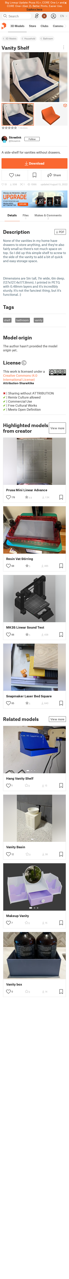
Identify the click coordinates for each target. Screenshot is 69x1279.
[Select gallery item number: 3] (34, 770)
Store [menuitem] (32, 26)
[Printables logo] (4, 26)
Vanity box (14, 984)
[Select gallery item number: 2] (31, 770)
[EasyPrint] (37, 16)
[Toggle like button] (8, 497)
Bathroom (48, 38)
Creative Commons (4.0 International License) (20, 379)
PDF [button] (61, 232)
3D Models (11, 38)
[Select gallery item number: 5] (40, 770)
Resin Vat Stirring (19, 559)
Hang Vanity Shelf (19, 778)
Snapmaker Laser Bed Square (29, 696)
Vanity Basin (15, 847)
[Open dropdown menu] (63, 47)
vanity (38, 320)
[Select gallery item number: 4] (38, 770)
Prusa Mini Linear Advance (26, 490)
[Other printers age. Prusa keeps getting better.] (34, 199)
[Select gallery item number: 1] (27, 770)
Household (29, 38)
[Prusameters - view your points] (44, 16)
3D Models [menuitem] (17, 26)
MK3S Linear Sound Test (25, 627)
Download (36, 163)
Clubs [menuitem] (44, 26)
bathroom (22, 320)
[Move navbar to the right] (65, 26)
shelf (7, 320)
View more (57, 428)
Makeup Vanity (17, 916)
